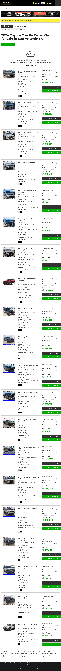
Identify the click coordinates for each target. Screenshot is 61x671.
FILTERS (8, 26)
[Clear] (24, 26)
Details (55, 14)
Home (3, 8)
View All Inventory (30, 65)
